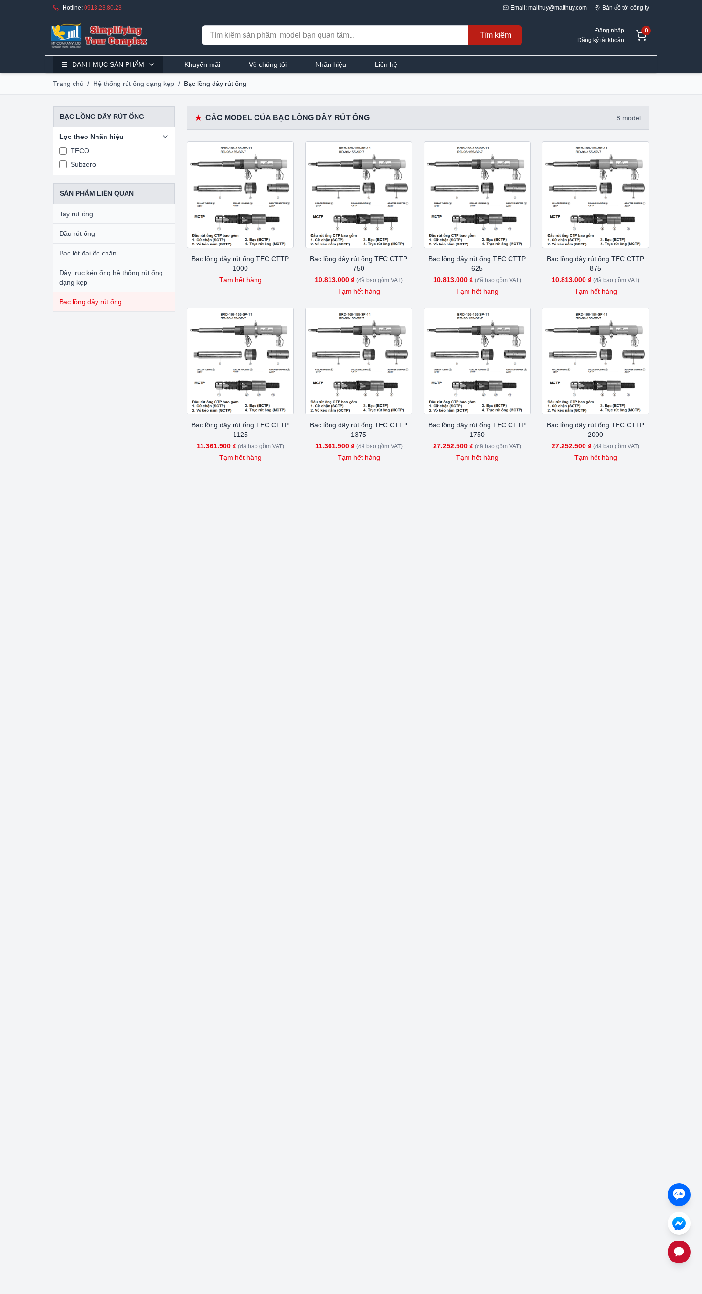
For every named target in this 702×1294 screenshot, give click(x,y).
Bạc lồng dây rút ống (90, 302)
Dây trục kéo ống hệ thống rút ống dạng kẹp (111, 277)
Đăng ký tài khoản (600, 40)
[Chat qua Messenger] (679, 1223)
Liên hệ (386, 64)
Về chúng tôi (268, 64)
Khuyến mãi (202, 64)
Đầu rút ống (77, 233)
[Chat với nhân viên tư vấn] (679, 1252)
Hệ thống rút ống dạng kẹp (133, 83)
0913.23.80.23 (103, 7)
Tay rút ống (76, 214)
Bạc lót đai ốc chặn (88, 253)
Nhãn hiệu (330, 64)
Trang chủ (68, 83)
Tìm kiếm (495, 35)
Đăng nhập (609, 30)
